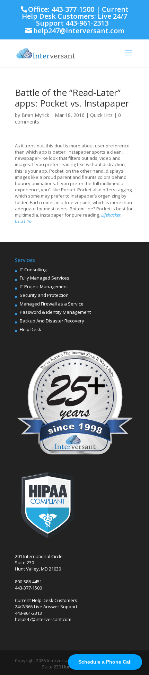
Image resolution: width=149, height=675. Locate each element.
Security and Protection (44, 295)
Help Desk (30, 329)
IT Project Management (44, 286)
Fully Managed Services (44, 278)
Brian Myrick (35, 115)
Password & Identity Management (55, 312)
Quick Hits (101, 115)
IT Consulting (33, 269)
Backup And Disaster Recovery (52, 321)
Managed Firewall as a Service (52, 304)
